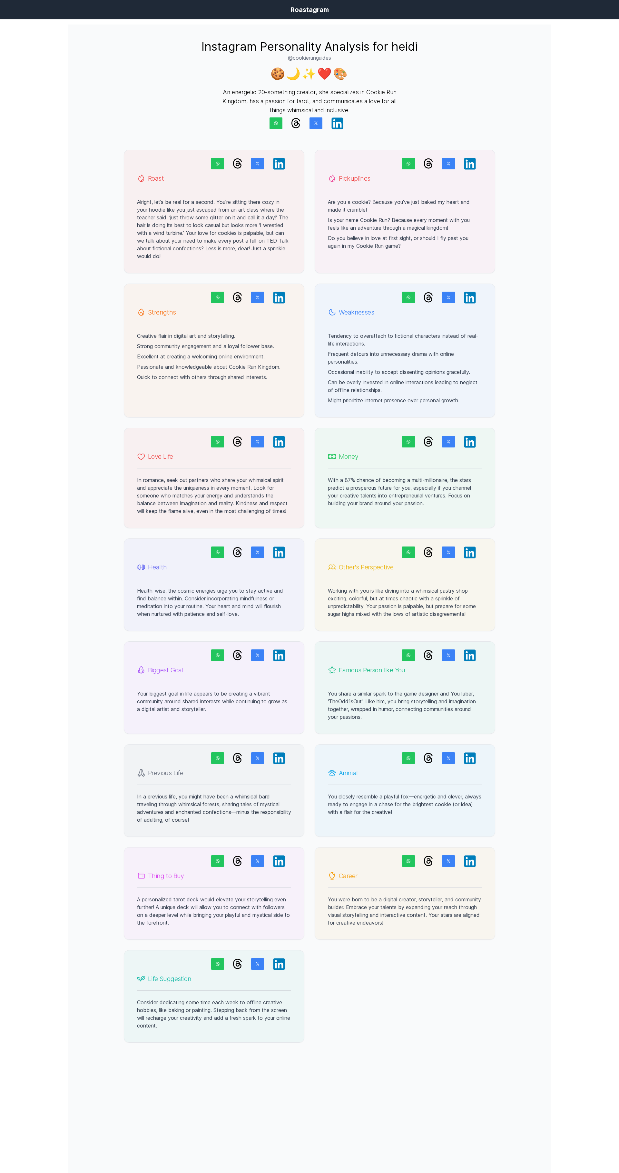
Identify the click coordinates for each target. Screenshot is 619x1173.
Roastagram (309, 10)
